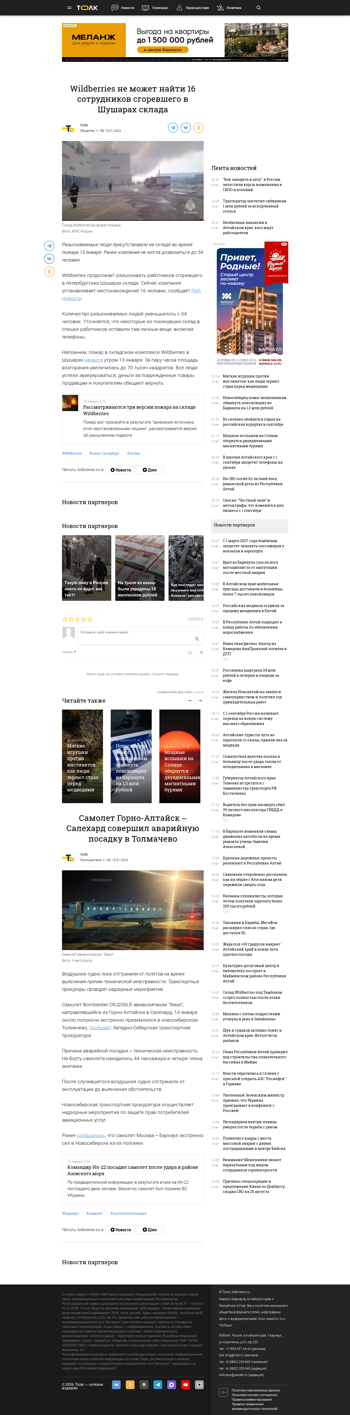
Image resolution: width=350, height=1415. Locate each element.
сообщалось (91, 1135)
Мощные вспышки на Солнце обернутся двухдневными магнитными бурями (182, 771)
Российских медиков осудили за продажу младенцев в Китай (253, 608)
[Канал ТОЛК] (150, 469)
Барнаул (70, 1213)
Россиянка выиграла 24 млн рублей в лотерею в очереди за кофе (251, 675)
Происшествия (197, 8)
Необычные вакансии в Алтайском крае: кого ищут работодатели (248, 227)
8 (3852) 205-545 (238, 1362)
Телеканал (160, 8)
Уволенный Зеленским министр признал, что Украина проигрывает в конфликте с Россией (253, 1103)
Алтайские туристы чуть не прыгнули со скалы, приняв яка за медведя (255, 740)
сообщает (100, 1028)
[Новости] (120, 469)
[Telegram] (172, 127)
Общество (87, 131)
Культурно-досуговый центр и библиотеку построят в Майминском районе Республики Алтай (254, 973)
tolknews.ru (241, 1292)
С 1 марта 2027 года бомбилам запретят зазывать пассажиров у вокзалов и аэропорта (253, 545)
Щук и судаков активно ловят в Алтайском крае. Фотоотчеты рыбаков (252, 1035)
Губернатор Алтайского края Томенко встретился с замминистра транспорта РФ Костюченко (250, 785)
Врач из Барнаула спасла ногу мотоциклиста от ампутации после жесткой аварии (250, 567)
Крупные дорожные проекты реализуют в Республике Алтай (252, 860)
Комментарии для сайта (180, 692)
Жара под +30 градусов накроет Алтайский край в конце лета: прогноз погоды (252, 949)
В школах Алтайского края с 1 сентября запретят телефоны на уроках (253, 462)
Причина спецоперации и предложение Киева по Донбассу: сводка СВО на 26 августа (254, 1186)
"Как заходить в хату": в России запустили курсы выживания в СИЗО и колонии (252, 184)
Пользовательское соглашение (254, 1395)
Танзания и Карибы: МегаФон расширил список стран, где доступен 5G (250, 927)
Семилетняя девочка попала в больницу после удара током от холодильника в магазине (252, 761)
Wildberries (72, 453)
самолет (94, 1213)
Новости (127, 8)
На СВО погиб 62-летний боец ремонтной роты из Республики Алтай (253, 483)
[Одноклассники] (198, 127)
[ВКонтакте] (185, 127)
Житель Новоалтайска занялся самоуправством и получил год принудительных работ (252, 696)
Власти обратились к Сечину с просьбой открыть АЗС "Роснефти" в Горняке (254, 1078)
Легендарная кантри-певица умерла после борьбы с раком (250, 1124)
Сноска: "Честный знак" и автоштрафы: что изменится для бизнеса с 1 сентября (253, 505)
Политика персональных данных (256, 1390)
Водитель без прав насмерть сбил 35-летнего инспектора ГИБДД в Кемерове (254, 809)
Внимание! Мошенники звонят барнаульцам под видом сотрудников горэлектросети (252, 1164)
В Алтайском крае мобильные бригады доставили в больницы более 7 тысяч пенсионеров (253, 588)
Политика (234, 8)
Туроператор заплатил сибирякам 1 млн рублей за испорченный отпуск (254, 206)
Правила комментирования (252, 1399)
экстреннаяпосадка (128, 1213)
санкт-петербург (104, 453)
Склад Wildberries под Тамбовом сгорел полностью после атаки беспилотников (252, 997)
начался (93, 360)
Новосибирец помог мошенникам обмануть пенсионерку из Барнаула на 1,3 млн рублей (131, 768)
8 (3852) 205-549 (238, 1368)
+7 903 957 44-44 (238, 1349)
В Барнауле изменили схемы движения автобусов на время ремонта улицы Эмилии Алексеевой (251, 839)
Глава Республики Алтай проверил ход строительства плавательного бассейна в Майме (255, 1056)
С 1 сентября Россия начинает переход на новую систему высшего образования (251, 718)
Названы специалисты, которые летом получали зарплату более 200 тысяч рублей (253, 901)
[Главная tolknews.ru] (87, 8)
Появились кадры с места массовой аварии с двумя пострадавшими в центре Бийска (254, 1143)
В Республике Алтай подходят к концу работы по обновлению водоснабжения (252, 627)
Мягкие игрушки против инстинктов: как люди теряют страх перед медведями (82, 768)
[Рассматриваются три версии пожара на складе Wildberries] (70, 419)
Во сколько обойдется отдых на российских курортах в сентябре (253, 422)
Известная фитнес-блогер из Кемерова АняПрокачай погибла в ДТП (255, 648)
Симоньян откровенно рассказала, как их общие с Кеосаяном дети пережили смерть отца (255, 879)
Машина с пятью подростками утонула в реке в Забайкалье (251, 1016)
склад (133, 453)
